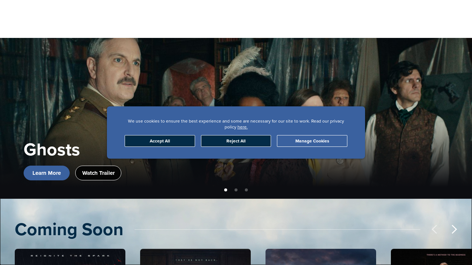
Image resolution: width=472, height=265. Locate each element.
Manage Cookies (312, 141)
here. (242, 127)
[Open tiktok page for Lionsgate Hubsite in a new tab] (451, 13)
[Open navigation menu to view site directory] (19, 13)
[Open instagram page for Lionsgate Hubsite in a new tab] (380, 13)
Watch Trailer (98, 173)
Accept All (160, 141)
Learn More (46, 173)
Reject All (236, 141)
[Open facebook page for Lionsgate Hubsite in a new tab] (357, 13)
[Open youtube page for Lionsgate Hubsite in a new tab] (428, 13)
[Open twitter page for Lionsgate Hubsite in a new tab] (404, 13)
